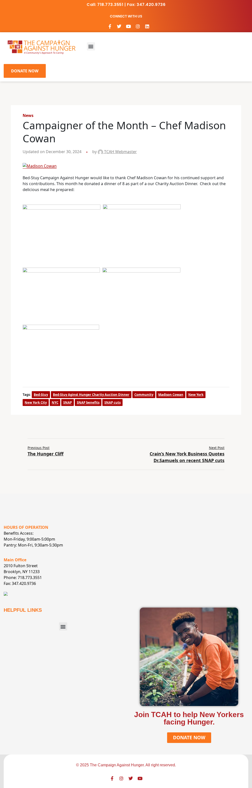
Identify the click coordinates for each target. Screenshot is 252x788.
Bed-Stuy (41, 394)
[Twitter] (119, 26)
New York (196, 394)
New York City (36, 402)
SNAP (67, 402)
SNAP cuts (112, 402)
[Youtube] (128, 26)
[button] (91, 46)
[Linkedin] (147, 26)
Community (143, 394)
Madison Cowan (170, 394)
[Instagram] (138, 26)
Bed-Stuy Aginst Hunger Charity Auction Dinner (91, 394)
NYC (55, 402)
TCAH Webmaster (120, 151)
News (28, 115)
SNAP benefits (88, 402)
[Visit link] (41, 46)
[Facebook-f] (110, 26)
